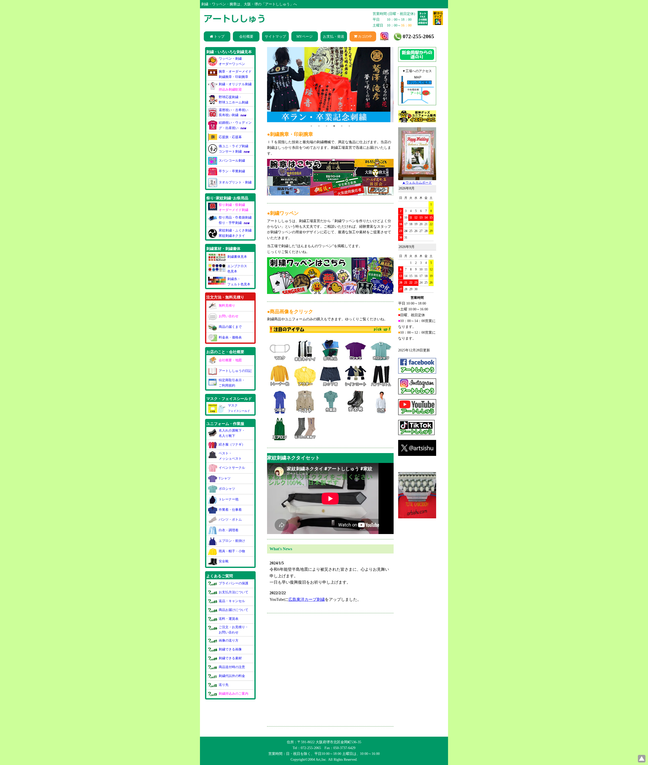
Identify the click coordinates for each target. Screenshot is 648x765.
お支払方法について (233, 592)
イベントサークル (232, 468)
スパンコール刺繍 (232, 160)
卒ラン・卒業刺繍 (232, 171)
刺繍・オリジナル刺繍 (235, 86)
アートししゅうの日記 (235, 371)
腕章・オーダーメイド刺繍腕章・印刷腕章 (235, 74)
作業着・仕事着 (230, 510)
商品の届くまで (230, 327)
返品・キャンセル (232, 601)
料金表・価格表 (230, 337)
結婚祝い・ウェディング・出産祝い (235, 125)
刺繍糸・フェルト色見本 (238, 281)
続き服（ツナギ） (232, 444)
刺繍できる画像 (230, 649)
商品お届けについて (233, 610)
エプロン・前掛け (232, 541)
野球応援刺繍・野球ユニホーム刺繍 (233, 99)
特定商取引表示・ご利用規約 (232, 382)
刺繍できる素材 (230, 658)
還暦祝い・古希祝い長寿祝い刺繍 (233, 112)
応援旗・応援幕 (230, 137)
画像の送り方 (228, 640)
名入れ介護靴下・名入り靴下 (232, 433)
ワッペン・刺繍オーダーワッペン (232, 61)
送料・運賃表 (228, 619)
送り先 (224, 685)
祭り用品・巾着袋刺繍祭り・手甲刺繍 (235, 220)
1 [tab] (311, 127)
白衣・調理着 (228, 530)
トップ (219, 36)
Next (386, 85)
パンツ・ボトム (230, 519)
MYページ (304, 36)
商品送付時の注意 (232, 667)
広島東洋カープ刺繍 (306, 601)
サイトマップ (275, 36)
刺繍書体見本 (237, 257)
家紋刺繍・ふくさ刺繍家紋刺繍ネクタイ (235, 233)
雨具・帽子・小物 (232, 551)
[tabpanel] (330, 85)
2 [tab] (318, 127)
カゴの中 (365, 36)
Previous (272, 85)
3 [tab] (326, 127)
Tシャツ (225, 478)
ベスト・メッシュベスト (230, 455)
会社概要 (246, 36)
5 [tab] (341, 127)
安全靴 (224, 561)
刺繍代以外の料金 (232, 676)
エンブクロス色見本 (237, 268)
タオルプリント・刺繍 (235, 182)
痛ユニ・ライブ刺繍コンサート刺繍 (233, 148)
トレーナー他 (228, 499)
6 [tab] (349, 127)
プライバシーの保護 (233, 583)
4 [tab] (334, 127)
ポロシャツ (227, 489)
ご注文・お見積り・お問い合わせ (233, 629)
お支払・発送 (333, 36)
